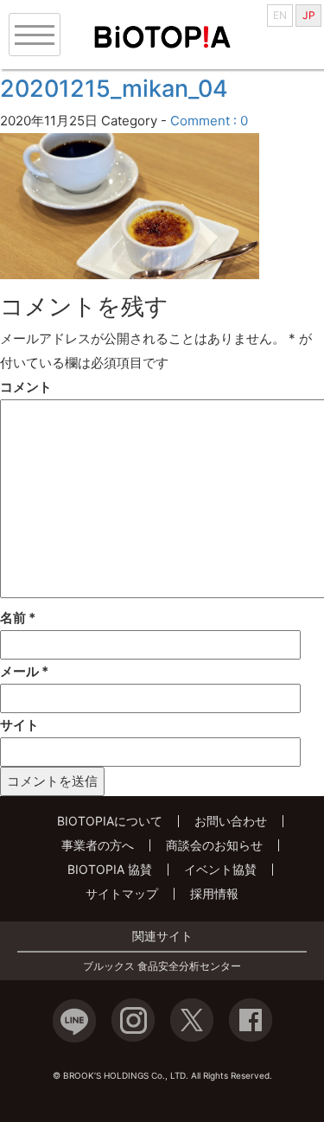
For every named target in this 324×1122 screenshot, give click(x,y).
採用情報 (214, 893)
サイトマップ (122, 893)
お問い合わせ (230, 820)
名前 (17, 617)
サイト (19, 725)
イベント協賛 (220, 869)
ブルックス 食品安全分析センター (162, 966)
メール (24, 671)
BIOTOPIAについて (109, 820)
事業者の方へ (97, 845)
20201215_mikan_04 (114, 88)
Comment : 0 (209, 120)
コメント (26, 387)
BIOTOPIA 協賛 (109, 869)
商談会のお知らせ (214, 845)
